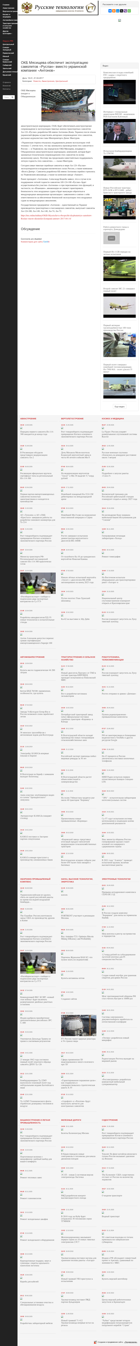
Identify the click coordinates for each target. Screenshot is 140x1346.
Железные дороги (71, 1120)
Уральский (7, 68)
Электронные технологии (116, 879)
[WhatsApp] (129, 10)
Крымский (7, 75)
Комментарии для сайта (35, 241)
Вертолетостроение (11, 11)
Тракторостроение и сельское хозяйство (10, 25)
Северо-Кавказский (7, 60)
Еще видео (120, 406)
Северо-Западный (7, 48)
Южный (6, 56)
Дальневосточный (10, 71)
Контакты (6, 89)
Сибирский (7, 65)
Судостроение (110, 1120)
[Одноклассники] (114, 10)
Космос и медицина (7, 15)
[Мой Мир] (117, 10)
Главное (6, 4)
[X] (121, 10)
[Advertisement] (58, 36)
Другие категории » (7, 32)
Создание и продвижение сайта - (117, 1342)
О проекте (7, 82)
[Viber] (125, 10)
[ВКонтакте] (110, 10)
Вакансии (7, 85)
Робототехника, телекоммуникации (113, 658)
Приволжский (8, 53)
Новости (37, 81)
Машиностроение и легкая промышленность (35, 1121)
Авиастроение (8, 8)
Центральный (8, 44)
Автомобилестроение (11, 20)
